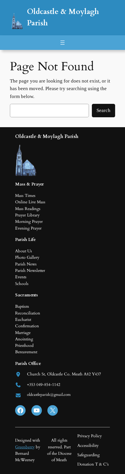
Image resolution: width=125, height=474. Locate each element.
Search (103, 110)
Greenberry (25, 447)
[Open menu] (62, 42)
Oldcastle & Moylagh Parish (46, 136)
